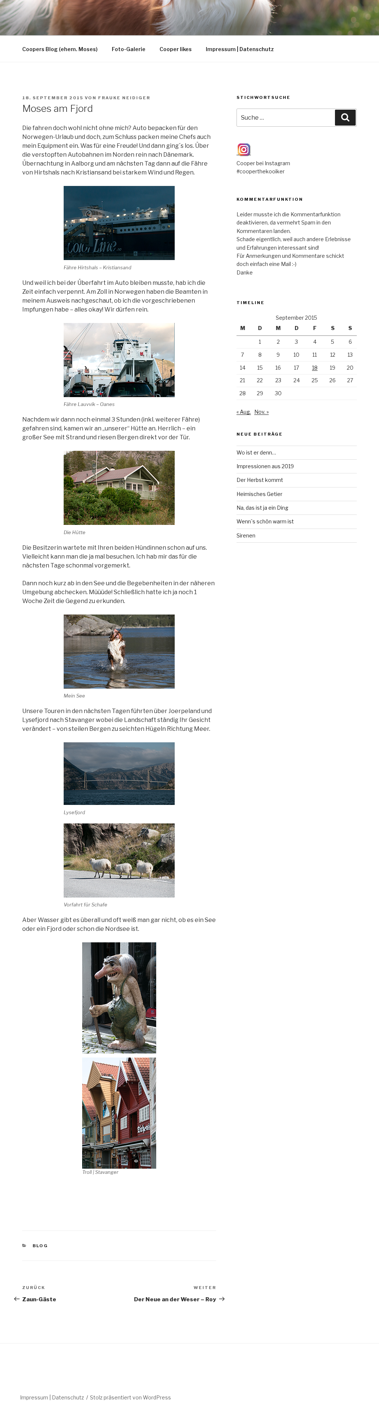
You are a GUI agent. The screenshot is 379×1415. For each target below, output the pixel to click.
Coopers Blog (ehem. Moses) (60, 49)
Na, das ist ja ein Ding (262, 508)
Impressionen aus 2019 (265, 466)
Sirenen (246, 535)
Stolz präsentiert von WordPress (130, 1397)
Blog (40, 1245)
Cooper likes (176, 49)
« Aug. (244, 412)
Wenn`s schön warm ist (265, 521)
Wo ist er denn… (256, 452)
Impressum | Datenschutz (240, 49)
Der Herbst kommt (260, 480)
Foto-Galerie (128, 49)
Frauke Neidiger (124, 97)
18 (315, 367)
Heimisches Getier (259, 494)
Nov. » (261, 412)
